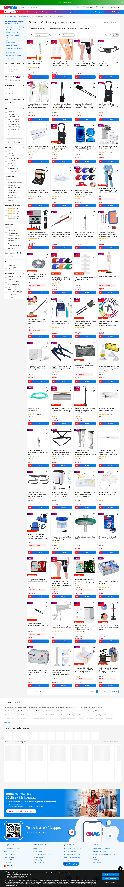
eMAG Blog (96, 860)
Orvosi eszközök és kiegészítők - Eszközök (46, 715)
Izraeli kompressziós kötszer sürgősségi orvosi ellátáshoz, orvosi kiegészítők (85, 365)
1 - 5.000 (11, 112)
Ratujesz (11, 153)
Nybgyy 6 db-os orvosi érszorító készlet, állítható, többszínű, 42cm (61, 279)
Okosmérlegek (12, 32)
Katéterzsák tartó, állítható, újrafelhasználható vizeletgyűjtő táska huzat (108, 670)
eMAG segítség (37, 860)
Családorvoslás (14, 235)
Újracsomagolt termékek (71, 12)
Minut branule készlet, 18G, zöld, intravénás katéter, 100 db (38, 452)
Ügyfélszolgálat (68, 845)
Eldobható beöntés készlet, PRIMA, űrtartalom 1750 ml (108, 493)
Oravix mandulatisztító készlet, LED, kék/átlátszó (60, 322)
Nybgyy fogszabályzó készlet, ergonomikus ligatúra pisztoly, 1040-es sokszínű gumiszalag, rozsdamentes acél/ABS (109, 323)
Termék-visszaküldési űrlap (70, 851)
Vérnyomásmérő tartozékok (14, 49)
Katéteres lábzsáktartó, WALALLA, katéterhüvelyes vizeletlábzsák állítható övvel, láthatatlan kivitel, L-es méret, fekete (62, 583)
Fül (10, 243)
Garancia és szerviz (9, 851)
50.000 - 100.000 (13, 122)
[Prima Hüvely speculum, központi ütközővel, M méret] (62, 612)
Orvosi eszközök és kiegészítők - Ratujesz (91, 707)
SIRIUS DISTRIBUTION (15, 292)
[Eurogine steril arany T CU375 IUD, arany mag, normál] (62, 177)
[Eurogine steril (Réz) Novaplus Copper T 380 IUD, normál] (38, 133)
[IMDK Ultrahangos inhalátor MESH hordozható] (109, 133)
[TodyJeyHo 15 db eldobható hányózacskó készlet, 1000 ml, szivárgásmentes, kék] (85, 133)
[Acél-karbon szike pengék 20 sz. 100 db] (109, 568)
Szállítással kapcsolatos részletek (42, 854)
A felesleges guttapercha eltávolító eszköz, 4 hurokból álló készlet (38, 368)
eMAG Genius (7, 863)
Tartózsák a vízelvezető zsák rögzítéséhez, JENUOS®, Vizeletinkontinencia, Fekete (61, 106)
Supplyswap (12, 287)
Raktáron (12, 89)
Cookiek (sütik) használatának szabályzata (104, 854)
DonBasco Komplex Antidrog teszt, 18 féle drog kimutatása (61, 539)
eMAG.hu (96, 845)
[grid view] (117, 35)
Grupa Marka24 (13, 284)
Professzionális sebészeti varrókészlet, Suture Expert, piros (37, 581)
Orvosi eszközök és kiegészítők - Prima (66, 707)
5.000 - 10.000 (13, 114)
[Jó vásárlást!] (10, 7)
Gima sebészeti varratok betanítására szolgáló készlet (38, 191)
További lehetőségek (110, 882)
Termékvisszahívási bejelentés (71, 854)
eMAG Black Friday (98, 863)
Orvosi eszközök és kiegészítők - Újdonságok (41, 707)
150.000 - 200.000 (14, 127)
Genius (19, 12)
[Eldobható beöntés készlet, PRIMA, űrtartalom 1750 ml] (109, 480)
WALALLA (11, 156)
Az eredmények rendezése (108, 22)
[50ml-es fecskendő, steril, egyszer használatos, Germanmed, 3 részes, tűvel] (109, 396)
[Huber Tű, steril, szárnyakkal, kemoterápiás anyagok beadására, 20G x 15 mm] (85, 480)
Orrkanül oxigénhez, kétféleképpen (35, 409)
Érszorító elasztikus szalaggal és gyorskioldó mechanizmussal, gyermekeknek (109, 63)
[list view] (113, 35)
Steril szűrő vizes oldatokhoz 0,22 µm (85, 538)
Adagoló (11, 200)
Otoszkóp (12, 195)
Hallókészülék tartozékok (14, 55)
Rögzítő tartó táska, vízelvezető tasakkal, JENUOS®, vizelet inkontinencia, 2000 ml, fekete (62, 148)
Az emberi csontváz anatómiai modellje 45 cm (107, 276)
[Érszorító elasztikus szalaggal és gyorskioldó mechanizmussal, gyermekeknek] (109, 49)
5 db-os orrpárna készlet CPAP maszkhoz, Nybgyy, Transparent (85, 279)
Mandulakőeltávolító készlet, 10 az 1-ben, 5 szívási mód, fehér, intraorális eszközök (38, 106)
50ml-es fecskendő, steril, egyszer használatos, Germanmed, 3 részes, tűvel (108, 410)
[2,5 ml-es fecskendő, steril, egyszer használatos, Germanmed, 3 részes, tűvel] (109, 438)
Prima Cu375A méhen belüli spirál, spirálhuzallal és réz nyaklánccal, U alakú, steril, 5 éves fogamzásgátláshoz (61, 234)
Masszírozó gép (13, 35)
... (108, 691)
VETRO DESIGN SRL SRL (16, 277)
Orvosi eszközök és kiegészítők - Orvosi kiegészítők (19, 715)
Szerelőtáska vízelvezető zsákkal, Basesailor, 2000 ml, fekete (108, 106)
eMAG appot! (68, 2)
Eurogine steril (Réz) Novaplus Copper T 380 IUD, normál (38, 147)
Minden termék (14, 80)
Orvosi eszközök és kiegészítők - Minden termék (65, 711)
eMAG (11, 279)
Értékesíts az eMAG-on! (111, 12)
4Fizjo (10, 163)
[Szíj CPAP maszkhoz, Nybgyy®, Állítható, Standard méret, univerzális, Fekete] (62, 438)
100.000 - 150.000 (14, 124)
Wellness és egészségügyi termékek (23, 16)
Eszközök (12, 185)
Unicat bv (12, 289)
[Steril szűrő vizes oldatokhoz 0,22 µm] (85, 523)
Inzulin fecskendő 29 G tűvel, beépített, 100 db (38, 63)
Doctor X (11, 161)
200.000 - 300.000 (14, 129)
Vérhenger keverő (14, 190)
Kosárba (40, 77)
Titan (10, 166)
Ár (8, 134)
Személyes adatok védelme (100, 851)
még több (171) (12, 171)
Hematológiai (12, 248)
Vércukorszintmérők (13, 38)
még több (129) (12, 297)
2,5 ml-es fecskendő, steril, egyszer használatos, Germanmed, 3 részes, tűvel (108, 452)
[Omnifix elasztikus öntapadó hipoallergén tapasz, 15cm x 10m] (38, 657)
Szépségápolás (8, 16)
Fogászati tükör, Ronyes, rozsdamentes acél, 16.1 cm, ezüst (37, 321)
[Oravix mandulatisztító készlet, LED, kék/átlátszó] (62, 308)
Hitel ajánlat (36, 12)
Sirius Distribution (14, 158)
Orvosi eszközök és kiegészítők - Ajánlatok (91, 711)
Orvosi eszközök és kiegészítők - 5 (40, 711)
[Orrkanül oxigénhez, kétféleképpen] (38, 396)
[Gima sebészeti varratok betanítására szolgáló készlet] (38, 177)
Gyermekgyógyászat (15, 246)
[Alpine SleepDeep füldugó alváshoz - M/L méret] (109, 523)
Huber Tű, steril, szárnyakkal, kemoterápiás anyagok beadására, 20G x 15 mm (85, 494)
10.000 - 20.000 (13, 117)
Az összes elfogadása (110, 874)
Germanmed (13, 168)
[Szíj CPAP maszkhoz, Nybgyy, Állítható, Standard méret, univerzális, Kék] (62, 352)
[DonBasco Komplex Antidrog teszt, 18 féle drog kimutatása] (62, 523)
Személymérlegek (13, 30)
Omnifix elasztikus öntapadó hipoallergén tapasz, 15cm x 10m (38, 672)
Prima (11, 151)
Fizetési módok (37, 851)
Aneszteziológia (13, 230)
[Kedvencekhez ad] (47, 41)
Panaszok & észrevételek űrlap (71, 857)
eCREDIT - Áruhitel (9, 857)
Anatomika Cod (13, 282)
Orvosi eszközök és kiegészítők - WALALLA (16, 711)
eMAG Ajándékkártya (9, 860)
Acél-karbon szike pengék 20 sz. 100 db (108, 582)
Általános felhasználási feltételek (101, 848)
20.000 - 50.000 (13, 119)
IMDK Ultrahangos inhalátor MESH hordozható (108, 147)
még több (11, 58)
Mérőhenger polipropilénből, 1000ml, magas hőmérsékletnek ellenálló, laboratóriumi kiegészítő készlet (61, 672)
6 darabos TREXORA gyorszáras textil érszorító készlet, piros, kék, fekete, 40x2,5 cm (84, 192)
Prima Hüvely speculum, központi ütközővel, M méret (61, 627)
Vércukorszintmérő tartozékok (12, 41)
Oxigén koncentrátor (15, 188)
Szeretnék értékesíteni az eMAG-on (21, 811)
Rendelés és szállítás (40, 845)
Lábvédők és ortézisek (93, 719)
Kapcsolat (95, 857)
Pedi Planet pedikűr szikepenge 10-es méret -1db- (38, 624)
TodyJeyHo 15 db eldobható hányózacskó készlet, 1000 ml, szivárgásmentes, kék (85, 148)
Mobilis (11, 265)
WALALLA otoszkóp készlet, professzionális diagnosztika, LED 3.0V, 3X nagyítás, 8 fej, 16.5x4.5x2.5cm (38, 234)
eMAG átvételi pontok (39, 857)
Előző (92, 691)
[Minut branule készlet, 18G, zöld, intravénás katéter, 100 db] (38, 438)
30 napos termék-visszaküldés (12, 848)
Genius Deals (27, 12)
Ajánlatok (12, 103)
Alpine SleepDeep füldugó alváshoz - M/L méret (107, 538)
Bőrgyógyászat (13, 233)
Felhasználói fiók (38, 848)
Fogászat (12, 240)
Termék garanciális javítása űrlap (72, 848)
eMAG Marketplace (38, 863)
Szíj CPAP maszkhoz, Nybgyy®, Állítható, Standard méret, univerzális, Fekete (62, 452)
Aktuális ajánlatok (57, 12)
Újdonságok (12, 94)
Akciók (11, 91)
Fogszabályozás (14, 238)
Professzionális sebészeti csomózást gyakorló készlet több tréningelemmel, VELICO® (84, 670)
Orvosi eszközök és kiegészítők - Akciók (15, 707)
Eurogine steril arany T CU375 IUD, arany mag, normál (62, 191)
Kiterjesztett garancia (9, 854)
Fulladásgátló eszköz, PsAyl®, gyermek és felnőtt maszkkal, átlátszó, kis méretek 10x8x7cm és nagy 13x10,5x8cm (109, 368)
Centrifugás (12, 193)
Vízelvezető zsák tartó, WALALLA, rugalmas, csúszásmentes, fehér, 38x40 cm (85, 452)
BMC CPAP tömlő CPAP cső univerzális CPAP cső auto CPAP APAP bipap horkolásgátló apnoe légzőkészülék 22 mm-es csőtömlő (37, 276)
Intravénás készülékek (16, 198)
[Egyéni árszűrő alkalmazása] (23, 142)
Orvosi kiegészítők (15, 182)
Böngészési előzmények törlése (110, 742)
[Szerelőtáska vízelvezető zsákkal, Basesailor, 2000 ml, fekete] (109, 91)
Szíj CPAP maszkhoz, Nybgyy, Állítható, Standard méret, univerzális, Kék (61, 368)
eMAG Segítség (98, 12)
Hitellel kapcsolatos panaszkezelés (72, 860)
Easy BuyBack (45, 12)
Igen (10, 256)
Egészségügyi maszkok (15, 27)
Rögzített (12, 268)
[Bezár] (122, 2)
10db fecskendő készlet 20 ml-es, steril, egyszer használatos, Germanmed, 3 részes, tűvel (85, 234)
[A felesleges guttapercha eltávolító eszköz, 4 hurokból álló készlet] (38, 352)
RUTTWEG (12, 294)
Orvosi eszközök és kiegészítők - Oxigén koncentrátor (75, 715)
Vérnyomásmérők (13, 45)
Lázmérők (10, 53)
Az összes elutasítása (110, 878)
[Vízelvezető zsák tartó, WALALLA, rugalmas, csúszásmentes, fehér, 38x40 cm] (85, 438)
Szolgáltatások (9, 845)
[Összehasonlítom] (47, 44)
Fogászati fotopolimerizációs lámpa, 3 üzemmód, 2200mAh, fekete (109, 627)
